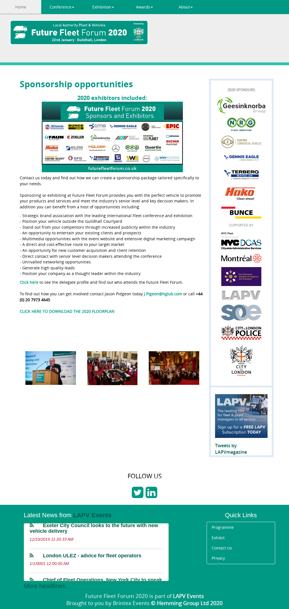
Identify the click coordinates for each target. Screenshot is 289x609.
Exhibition (101, 7)
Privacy (218, 558)
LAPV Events (92, 515)
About (184, 7)
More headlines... (47, 586)
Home (20, 7)
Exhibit (218, 537)
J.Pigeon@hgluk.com (163, 293)
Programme (223, 527)
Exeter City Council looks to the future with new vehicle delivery (94, 525)
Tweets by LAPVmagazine (231, 448)
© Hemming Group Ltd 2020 (187, 602)
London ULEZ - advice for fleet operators (92, 552)
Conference (60, 7)
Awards (143, 7)
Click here (29, 282)
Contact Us (222, 548)
